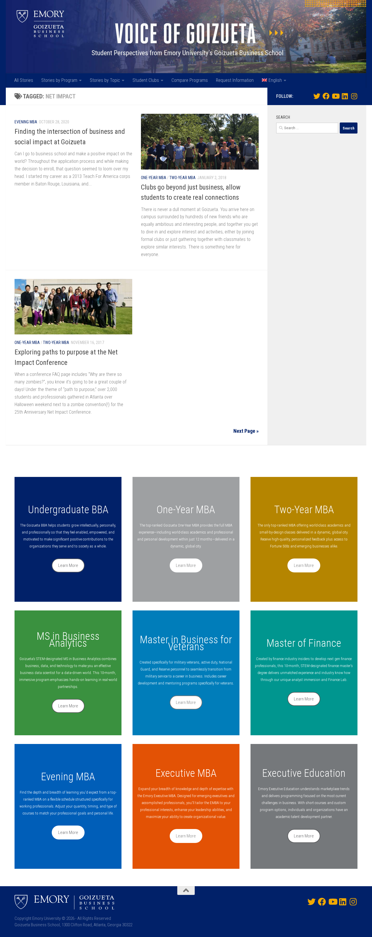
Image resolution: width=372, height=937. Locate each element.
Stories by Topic (105, 80)
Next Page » (246, 431)
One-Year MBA (153, 177)
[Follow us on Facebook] (326, 96)
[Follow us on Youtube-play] (335, 96)
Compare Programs (189, 80)
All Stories (23, 80)
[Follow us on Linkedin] (344, 96)
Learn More (68, 565)
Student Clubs (146, 80)
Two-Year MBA (182, 177)
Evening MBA (26, 122)
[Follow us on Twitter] (316, 96)
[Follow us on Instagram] (353, 96)
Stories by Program (59, 80)
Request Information (235, 80)
